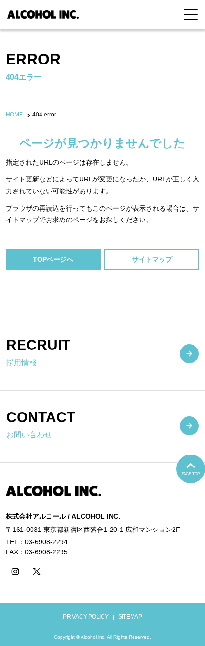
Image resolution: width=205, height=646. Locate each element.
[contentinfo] (102, 554)
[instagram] (15, 571)
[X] (36, 571)
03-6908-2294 (46, 542)
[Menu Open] (190, 14)
